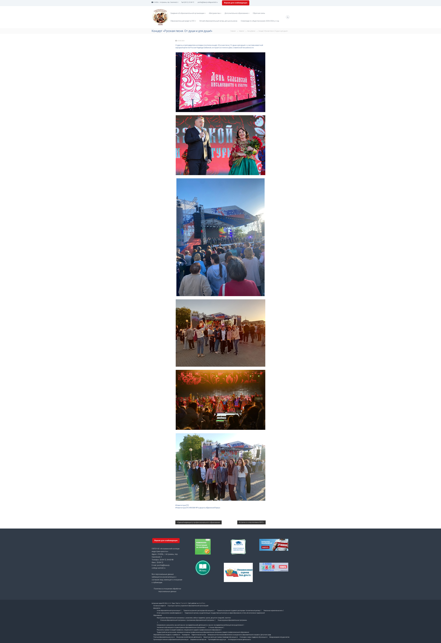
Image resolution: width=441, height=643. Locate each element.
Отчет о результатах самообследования (169, 613)
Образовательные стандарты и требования (166, 635)
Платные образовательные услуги (164, 637)
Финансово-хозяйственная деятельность (189, 637)
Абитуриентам (214, 13)
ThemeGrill (184, 603)
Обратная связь (259, 13)
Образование (157, 615)
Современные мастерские (198, 639)
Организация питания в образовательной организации (170, 639)
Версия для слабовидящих (235, 3)
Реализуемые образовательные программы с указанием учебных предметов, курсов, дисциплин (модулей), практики (194, 618)
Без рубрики (251, 31)
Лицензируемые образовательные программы (232, 620)
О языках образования (215, 627)
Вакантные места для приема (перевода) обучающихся (221, 637)
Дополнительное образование (236, 13)
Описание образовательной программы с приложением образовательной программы (187, 620)
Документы (156, 608)
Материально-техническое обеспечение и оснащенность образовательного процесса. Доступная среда (239, 635)
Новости (241, 31)
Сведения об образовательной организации (187, 13)
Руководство (186, 635)
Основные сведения (159, 606)
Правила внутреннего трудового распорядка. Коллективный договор (238, 610)
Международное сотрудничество (279, 637)
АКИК (169, 603)
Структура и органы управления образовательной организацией (188, 606)
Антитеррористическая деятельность (239, 639)
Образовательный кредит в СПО (182, 21)
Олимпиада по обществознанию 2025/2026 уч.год (260, 21)
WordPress (202, 603)
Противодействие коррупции (217, 639)
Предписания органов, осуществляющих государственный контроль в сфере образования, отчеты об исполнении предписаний (225, 613)
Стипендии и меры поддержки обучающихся (253, 637)
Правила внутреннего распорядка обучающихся (198, 610)
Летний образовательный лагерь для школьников (218, 21)
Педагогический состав (198, 635)
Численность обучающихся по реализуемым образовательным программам (181, 627)
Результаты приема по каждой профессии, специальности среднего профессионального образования (188, 630)
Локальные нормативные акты (273, 610)
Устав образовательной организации (168, 610)
